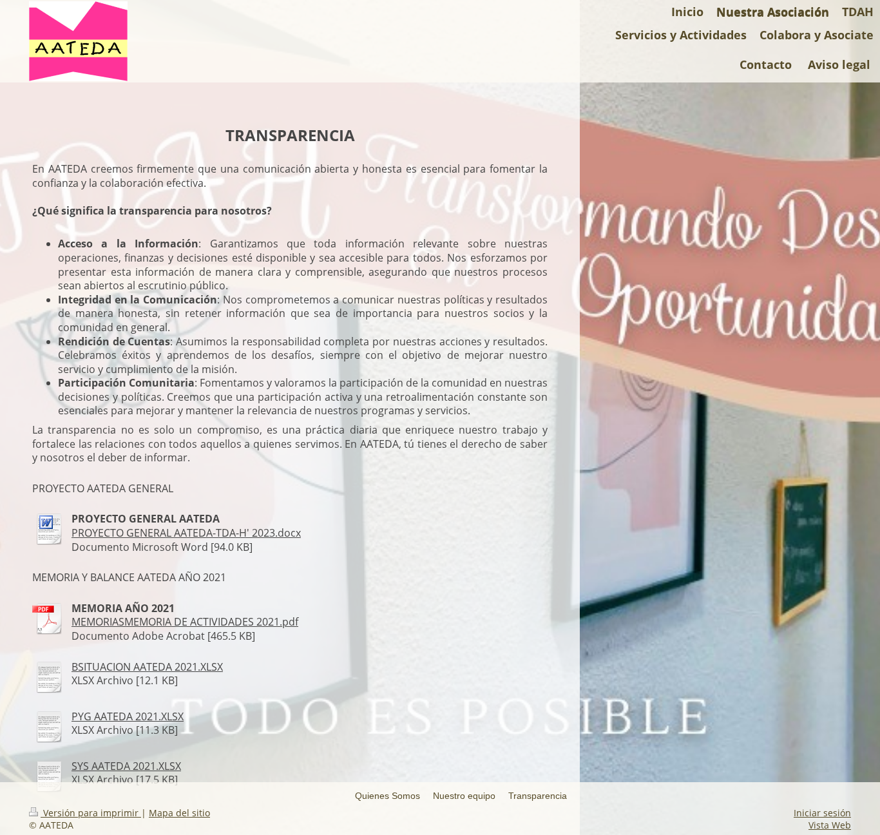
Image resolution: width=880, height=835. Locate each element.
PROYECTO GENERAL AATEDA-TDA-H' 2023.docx (186, 533)
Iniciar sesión (822, 813)
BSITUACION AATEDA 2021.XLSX (147, 667)
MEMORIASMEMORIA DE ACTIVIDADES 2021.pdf (185, 622)
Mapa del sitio (179, 813)
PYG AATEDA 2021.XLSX (128, 716)
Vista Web (829, 825)
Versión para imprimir (91, 813)
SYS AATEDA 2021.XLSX (126, 766)
